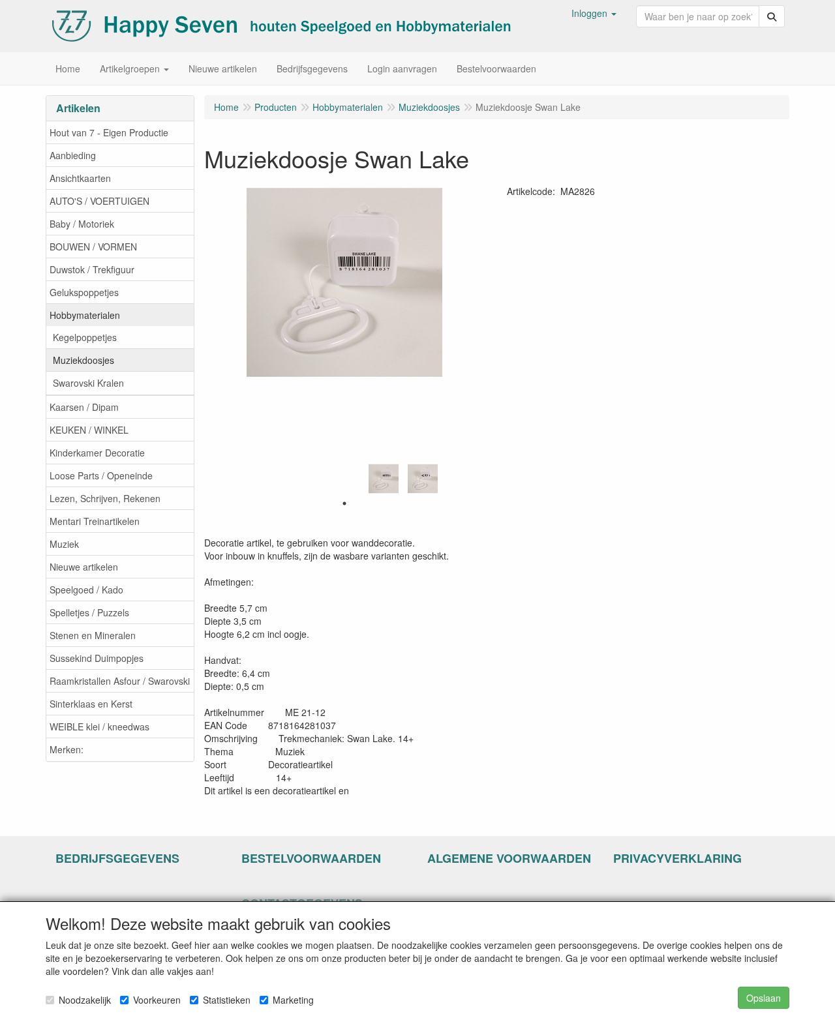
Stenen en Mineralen (93, 635)
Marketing (293, 999)
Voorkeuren (157, 999)
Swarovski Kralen (88, 382)
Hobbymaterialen (85, 315)
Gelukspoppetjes (84, 292)
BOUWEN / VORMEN (93, 246)
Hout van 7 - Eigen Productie (109, 132)
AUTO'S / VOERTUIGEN (99, 200)
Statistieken (226, 999)
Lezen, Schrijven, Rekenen (105, 498)
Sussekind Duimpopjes (97, 658)
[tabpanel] (384, 479)
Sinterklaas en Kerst (91, 703)
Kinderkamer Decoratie (97, 452)
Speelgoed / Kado (86, 589)
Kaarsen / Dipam (84, 406)
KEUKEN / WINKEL (89, 429)
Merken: (67, 749)
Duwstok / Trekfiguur (92, 269)
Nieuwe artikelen (84, 566)
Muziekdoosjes (83, 360)
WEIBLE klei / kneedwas (99, 726)
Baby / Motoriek (82, 223)
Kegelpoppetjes (85, 337)
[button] (594, 13)
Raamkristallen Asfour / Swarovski (120, 680)
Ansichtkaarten (80, 178)
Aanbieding (73, 155)
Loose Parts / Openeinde (101, 475)
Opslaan (763, 997)
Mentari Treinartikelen (95, 521)
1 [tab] (344, 503)
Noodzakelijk (85, 999)
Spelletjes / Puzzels (89, 612)
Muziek (64, 543)
